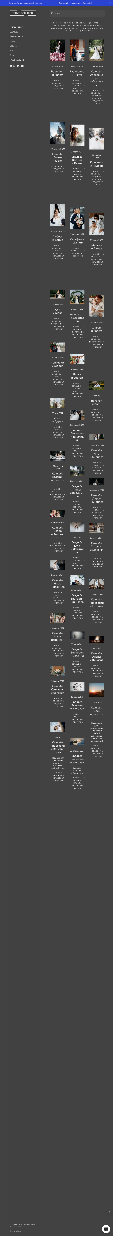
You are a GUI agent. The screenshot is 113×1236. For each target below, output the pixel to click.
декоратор (94, 23)
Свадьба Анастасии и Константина (58, 670)
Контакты (14, 50)
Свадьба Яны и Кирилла (97, 376)
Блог (12, 55)
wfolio (18, 1231)
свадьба (73, 28)
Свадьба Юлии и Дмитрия (77, 644)
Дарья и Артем (96, 277)
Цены (12, 41)
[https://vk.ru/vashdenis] (11, 65)
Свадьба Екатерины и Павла (96, 533)
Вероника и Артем (57, 73)
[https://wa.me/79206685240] (14, 65)
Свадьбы (14, 31)
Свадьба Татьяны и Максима (96, 480)
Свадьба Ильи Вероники (57, 564)
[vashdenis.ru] (23, 13)
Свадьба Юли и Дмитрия (77, 478)
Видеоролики (16, 36)
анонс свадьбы (77, 23)
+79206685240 (17, 60)
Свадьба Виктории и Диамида (77, 365)
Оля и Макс (57, 245)
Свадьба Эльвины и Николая (97, 638)
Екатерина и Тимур (77, 73)
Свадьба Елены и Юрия (57, 134)
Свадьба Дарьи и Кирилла (97, 426)
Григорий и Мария (57, 295)
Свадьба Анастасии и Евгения (77, 534)
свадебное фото (84, 31)
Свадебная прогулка (92, 28)
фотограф (59, 25)
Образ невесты (58, 28)
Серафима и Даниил (77, 203)
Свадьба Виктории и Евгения (96, 584)
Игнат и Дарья (57, 348)
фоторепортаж (92, 25)
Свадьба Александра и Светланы (96, 78)
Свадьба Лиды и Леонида (58, 511)
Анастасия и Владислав (77, 257)
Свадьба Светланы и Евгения (57, 618)
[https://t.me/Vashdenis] (18, 65)
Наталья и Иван (96, 327)
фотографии (74, 25)
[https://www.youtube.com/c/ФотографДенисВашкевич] (22, 65)
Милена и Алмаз (96, 215)
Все (55, 23)
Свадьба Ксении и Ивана (77, 139)
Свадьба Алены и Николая (77, 585)
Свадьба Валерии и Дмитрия (57, 404)
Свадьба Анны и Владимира (77, 421)
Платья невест (16, 27)
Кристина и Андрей (96, 150)
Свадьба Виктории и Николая (97, 686)
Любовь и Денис (57, 192)
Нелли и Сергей (77, 309)
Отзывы (13, 45)
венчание (68, 31)
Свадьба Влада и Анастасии (57, 458)
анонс (63, 23)
